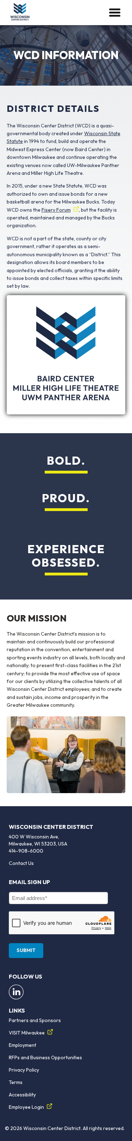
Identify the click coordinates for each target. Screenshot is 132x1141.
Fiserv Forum (56, 210)
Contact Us (21, 863)
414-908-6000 (26, 851)
